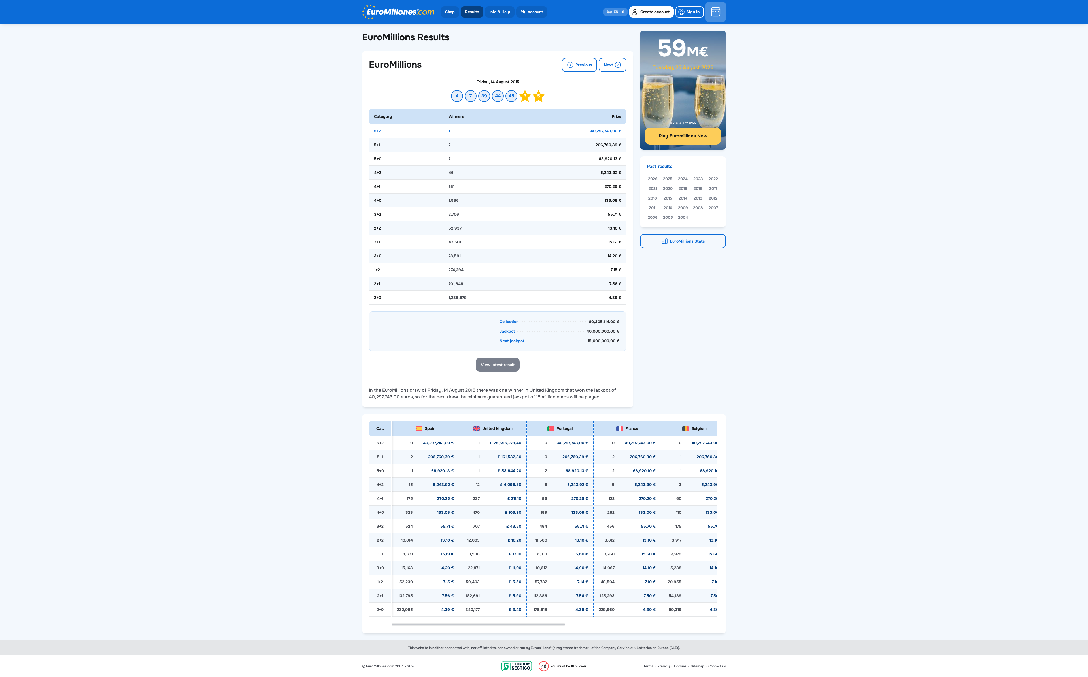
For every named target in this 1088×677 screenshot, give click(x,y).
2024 (683, 178)
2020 (668, 188)
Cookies (680, 666)
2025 (668, 178)
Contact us (717, 666)
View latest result (498, 364)
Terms (648, 666)
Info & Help (499, 11)
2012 (713, 198)
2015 (668, 198)
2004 (683, 217)
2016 (652, 198)
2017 (713, 188)
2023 (698, 178)
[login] (689, 12)
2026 (653, 178)
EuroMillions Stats (687, 241)
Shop (450, 11)
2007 (713, 207)
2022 (713, 178)
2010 (668, 207)
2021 (653, 188)
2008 (698, 207)
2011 (652, 207)
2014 (683, 198)
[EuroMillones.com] (398, 12)
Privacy (663, 666)
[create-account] (651, 12)
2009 (683, 207)
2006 (653, 217)
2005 (668, 217)
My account (531, 11)
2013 (698, 198)
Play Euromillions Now (683, 136)
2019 (683, 188)
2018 (698, 188)
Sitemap (697, 666)
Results (472, 11)
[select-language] (616, 12)
